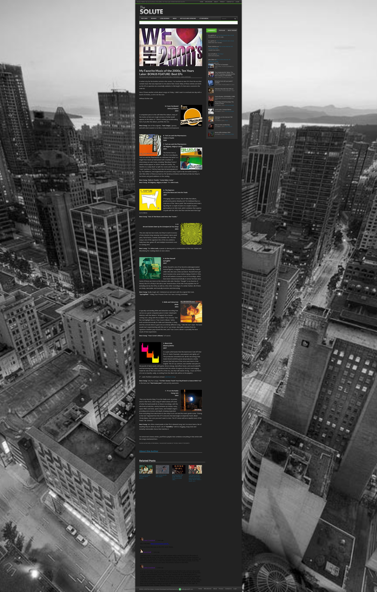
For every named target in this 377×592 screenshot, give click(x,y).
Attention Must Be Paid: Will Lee (224, 89)
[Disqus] (170, 510)
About (216, 1)
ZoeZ (226, 120)
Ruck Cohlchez (149, 77)
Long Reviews (164, 18)
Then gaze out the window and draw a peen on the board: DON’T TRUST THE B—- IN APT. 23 (195, 478)
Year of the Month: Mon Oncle (225, 35)
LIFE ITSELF (220, 54)
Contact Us (230, 1)
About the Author (148, 451)
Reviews (153, 18)
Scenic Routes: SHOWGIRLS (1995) (225, 96)
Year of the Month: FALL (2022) (161, 475)
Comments (211, 30)
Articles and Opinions (188, 18)
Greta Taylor (228, 126)
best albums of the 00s (171, 443)
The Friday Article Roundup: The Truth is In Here (224, 102)
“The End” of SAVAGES (221, 65)
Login (237, 1)
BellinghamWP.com (187, 589)
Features (144, 18)
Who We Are (208, 1)
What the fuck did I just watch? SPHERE (224, 82)
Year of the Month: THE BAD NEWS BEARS (144, 476)
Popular (222, 30)
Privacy (222, 1)
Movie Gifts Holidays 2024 (222, 132)
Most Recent (232, 30)
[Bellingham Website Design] (180, 589)
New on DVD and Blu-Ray (222, 125)
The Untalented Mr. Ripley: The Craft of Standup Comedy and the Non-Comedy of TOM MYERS (225, 74)
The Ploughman (229, 105)
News (175, 18)
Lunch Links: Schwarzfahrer (223, 109)
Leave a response (186, 77)
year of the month (183, 443)
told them (170, 377)
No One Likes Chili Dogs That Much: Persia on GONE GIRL (177, 477)
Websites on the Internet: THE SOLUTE (223, 118)
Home (143, 1)
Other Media (203, 18)
